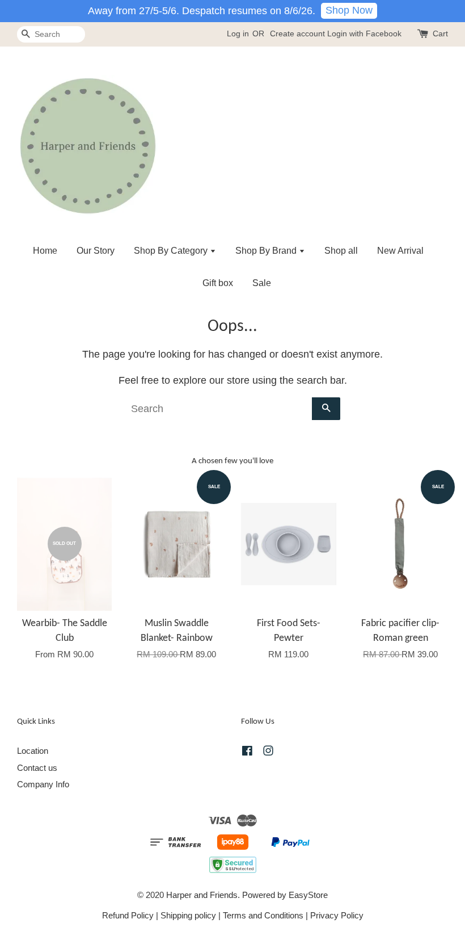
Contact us (37, 768)
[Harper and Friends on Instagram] (268, 752)
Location (32, 751)
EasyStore (308, 895)
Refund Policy (128, 915)
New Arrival (400, 250)
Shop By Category (172, 250)
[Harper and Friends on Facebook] (247, 752)
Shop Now (349, 10)
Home (45, 250)
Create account (297, 33)
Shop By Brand (267, 250)
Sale (261, 283)
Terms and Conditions (263, 915)
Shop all (341, 250)
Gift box (217, 283)
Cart (440, 33)
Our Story (96, 250)
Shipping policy (188, 915)
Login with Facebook (364, 33)
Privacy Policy (336, 915)
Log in (238, 33)
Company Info (43, 784)
